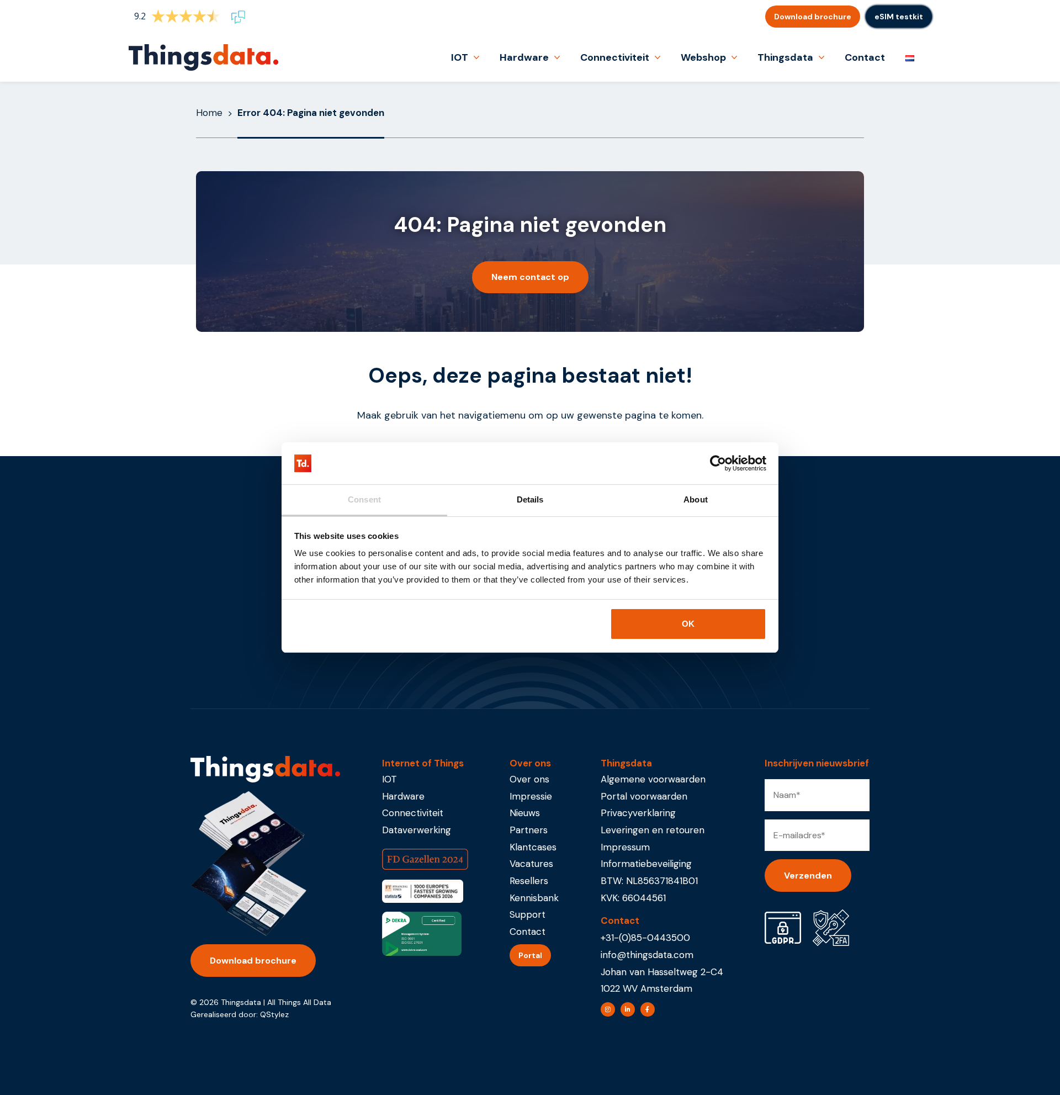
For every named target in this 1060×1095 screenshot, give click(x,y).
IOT (459, 57)
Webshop (703, 57)
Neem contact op (530, 277)
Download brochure (812, 17)
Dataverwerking (416, 830)
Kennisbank (534, 898)
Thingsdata (785, 57)
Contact (865, 57)
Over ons (529, 779)
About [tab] (695, 499)
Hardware (524, 57)
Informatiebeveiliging (646, 864)
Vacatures (531, 864)
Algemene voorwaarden (653, 779)
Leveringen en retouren (652, 830)
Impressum (625, 847)
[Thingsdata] (203, 57)
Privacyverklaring (638, 813)
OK (688, 623)
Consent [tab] (364, 499)
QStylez (274, 1014)
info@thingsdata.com (647, 955)
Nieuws (525, 813)
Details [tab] (530, 499)
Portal (530, 955)
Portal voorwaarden (644, 796)
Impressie (531, 796)
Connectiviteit (614, 57)
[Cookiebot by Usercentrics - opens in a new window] (718, 463)
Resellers (529, 881)
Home (209, 113)
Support (527, 914)
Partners (529, 830)
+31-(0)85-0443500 (645, 938)
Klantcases (533, 847)
